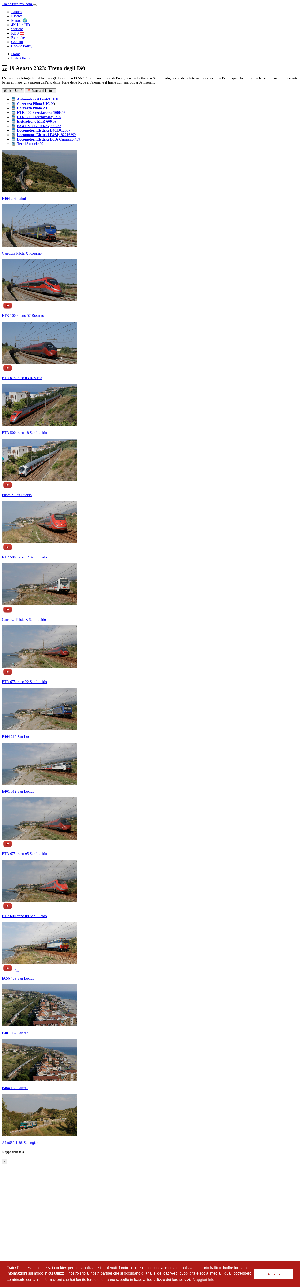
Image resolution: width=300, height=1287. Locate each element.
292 (73, 135)
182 (62, 135)
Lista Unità (14, 90)
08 (54, 121)
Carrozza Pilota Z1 (32, 108)
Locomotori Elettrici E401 (37, 130)
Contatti (17, 42)
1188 (54, 99)
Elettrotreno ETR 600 (34, 121)
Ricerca (16, 16)
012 (62, 130)
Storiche (17, 29)
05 (55, 126)
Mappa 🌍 (19, 20)
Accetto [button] (273, 1274)
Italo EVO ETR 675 (33, 126)
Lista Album (20, 58)
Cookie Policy (21, 46)
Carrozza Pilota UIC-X (35, 104)
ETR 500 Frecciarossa (34, 117)
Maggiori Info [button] (203, 1280)
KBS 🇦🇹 (17, 33)
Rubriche (18, 38)
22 (59, 126)
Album (16, 12)
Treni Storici (27, 144)
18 (59, 117)
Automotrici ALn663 (33, 99)
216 (67, 135)
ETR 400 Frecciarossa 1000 (39, 113)
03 (51, 126)
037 (67, 130)
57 (63, 113)
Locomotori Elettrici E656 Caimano (45, 139)
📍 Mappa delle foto (40, 90)
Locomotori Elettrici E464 (37, 135)
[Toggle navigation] (35, 5)
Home (15, 54)
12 (55, 117)
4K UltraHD (20, 25)
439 (77, 139)
